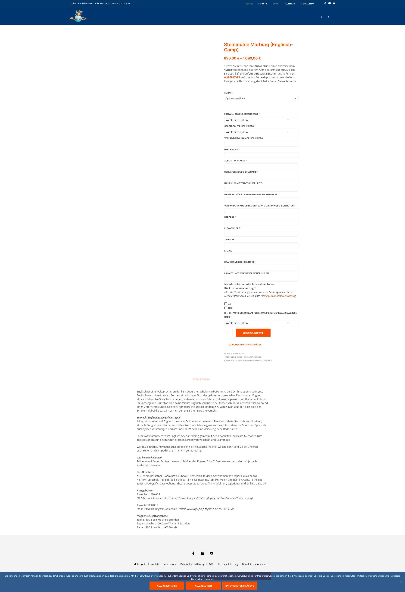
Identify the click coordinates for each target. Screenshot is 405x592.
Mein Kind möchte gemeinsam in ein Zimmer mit (251, 194)
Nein (230, 308)
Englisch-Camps (242, 357)
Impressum (170, 564)
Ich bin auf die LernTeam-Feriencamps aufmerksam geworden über (260, 315)
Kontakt (290, 3)
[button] (319, 17)
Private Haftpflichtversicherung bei (246, 273)
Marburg (256, 360)
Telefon (229, 239)
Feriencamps (255, 357)
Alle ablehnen (203, 586)
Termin (228, 93)
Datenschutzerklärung (192, 564)
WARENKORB (232, 77)
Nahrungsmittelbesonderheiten (243, 183)
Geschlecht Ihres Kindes (239, 126)
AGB (211, 564)
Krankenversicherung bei (239, 262)
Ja (229, 304)
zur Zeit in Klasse (235, 160)
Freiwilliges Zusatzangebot (242, 114)
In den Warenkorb (253, 333)
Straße (230, 217)
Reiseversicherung (228, 564)
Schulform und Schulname (241, 172)
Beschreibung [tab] (201, 379)
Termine (262, 3)
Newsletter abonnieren (254, 564)
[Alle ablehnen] (401, 581)
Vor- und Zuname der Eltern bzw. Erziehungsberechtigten (259, 205)
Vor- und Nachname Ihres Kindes (244, 138)
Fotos (249, 3)
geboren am (232, 149)
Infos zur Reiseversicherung (281, 296)
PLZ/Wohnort (233, 228)
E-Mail (228, 250)
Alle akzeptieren (167, 586)
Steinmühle (267, 360)
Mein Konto (307, 3)
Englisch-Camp (245, 360)
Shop (275, 3)
